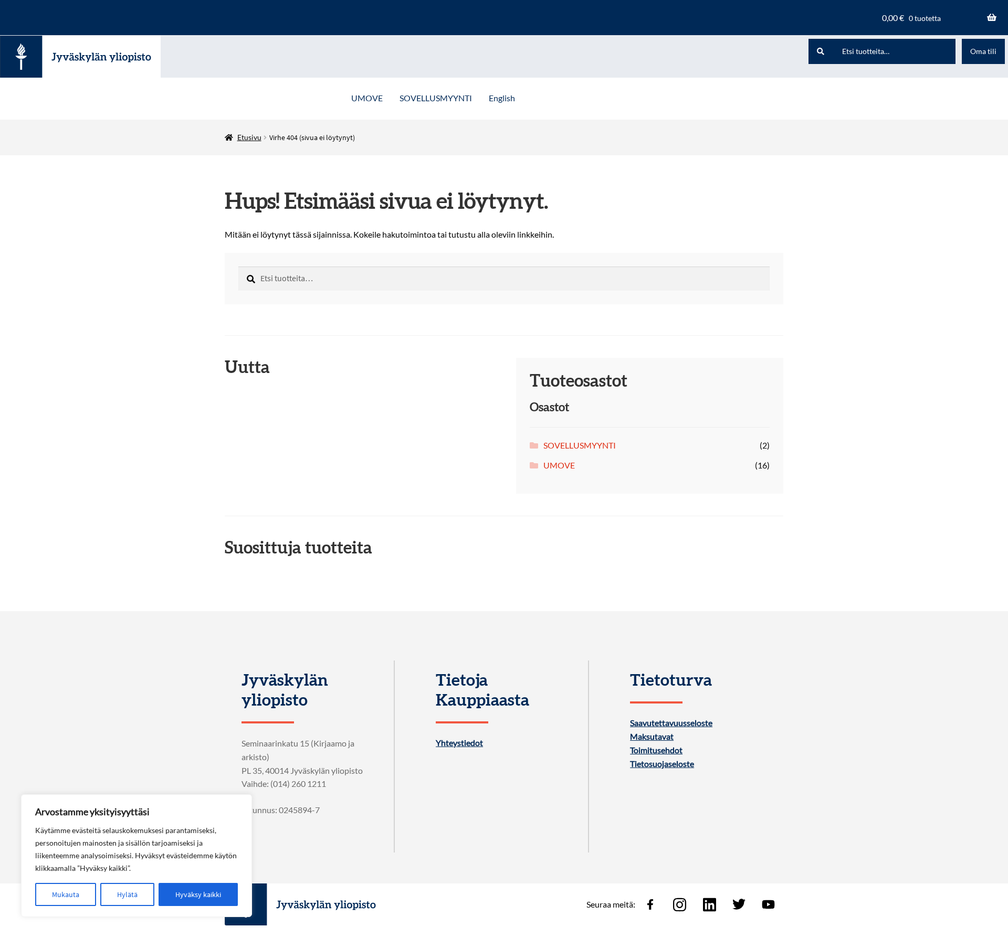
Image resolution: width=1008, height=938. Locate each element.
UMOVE (367, 98)
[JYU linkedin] (709, 904)
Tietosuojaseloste (662, 764)
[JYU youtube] (768, 904)
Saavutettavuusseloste (671, 723)
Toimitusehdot (656, 750)
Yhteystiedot (459, 743)
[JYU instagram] (680, 904)
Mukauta (65, 894)
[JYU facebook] (650, 904)
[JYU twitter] (739, 904)
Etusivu (249, 137)
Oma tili (983, 51)
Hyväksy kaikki (198, 894)
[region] (136, 855)
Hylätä (127, 894)
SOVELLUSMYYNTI (436, 98)
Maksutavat (652, 736)
